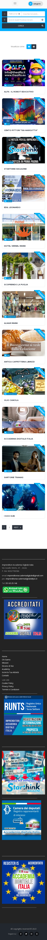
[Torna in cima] (38, 923)
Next (16, 527)
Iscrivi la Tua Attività (10, 672)
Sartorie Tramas (13, 477)
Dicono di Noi (8, 666)
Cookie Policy (7, 683)
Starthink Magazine (15, 169)
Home (4, 656)
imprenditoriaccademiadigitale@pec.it (21, 578)
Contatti (5, 675)
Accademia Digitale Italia (18, 439)
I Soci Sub (9, 516)
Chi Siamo (6, 659)
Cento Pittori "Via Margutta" (21, 130)
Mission (5, 663)
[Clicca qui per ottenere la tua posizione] (42, 19)
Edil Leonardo (12, 207)
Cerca (21, 25)
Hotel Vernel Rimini (15, 246)
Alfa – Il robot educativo (19, 92)
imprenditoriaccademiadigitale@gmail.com (25, 575)
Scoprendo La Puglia (16, 284)
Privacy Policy (7, 686)
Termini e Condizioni (10, 689)
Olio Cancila (11, 400)
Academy (6, 669)
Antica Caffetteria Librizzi (19, 362)
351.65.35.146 (11, 583)
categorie (37, 4)
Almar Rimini (11, 323)
